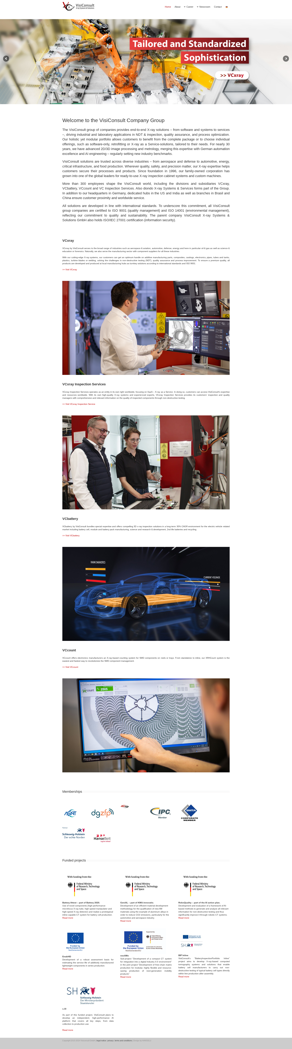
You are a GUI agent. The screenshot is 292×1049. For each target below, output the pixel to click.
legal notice (101, 1041)
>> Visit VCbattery (71, 535)
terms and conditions (123, 1041)
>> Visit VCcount (70, 667)
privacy (110, 1041)
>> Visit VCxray (69, 269)
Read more (67, 918)
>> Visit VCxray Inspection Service (78, 404)
